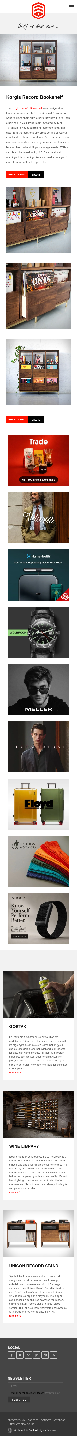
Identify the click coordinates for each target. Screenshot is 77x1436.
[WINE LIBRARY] (38, 1114)
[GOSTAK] (38, 994)
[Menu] (71, 6)
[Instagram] (45, 1355)
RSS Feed (33, 1420)
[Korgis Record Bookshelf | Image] (38, 60)
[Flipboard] (37, 1355)
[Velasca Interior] (38, 517)
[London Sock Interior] (38, 861)
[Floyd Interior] (38, 804)
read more (15, 1072)
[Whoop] (38, 918)
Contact (46, 1420)
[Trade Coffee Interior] (38, 460)
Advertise (59, 1420)
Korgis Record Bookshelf (27, 108)
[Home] (38, 10)
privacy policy (52, 1392)
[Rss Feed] (53, 1355)
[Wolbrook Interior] (38, 632)
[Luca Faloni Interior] (38, 746)
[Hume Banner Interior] (38, 575)
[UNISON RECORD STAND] (38, 1233)
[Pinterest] (28, 1355)
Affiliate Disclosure (22, 1424)
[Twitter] (20, 1355)
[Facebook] (11, 1355)
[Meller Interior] (38, 689)
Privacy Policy (16, 1420)
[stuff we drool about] (38, 26)
